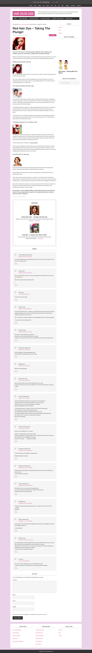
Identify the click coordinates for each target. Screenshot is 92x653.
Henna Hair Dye (39, 641)
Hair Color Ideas (21, 196)
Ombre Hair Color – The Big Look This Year (34, 217)
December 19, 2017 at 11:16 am (26, 539)
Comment (15, 580)
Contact (60, 33)
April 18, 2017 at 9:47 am (24, 365)
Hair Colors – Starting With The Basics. (68, 72)
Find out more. (46, 2)
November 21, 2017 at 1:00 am (25, 467)
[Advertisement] (35, 22)
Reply (16, 263)
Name (14, 594)
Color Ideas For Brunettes (18, 641)
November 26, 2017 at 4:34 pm (25, 503)
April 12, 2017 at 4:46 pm (24, 349)
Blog (59, 30)
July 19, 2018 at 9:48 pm (24, 561)
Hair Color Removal (40, 635)
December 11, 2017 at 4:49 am (25, 521)
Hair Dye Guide (16, 632)
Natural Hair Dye (39, 638)
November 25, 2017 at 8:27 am (25, 485)
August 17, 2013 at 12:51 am (25, 308)
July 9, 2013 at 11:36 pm (24, 294)
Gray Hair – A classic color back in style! (34, 235)
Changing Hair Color (40, 629)
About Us (60, 27)
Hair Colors (15, 638)
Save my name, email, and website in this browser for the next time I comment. (30, 614)
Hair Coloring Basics (17, 629)
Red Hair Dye (38, 644)
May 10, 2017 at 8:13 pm (24, 380)
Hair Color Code (24, 13)
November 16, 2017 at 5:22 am (25, 450)
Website (14, 606)
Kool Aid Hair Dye (39, 632)
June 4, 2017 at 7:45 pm (24, 428)
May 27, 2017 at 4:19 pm (24, 398)
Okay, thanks (55, 2)
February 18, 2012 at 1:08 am (25, 256)
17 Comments (52, 35)
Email (14, 600)
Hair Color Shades (16, 635)
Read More (37, 220)
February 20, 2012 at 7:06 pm (25, 272)
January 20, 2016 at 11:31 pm (25, 331)
